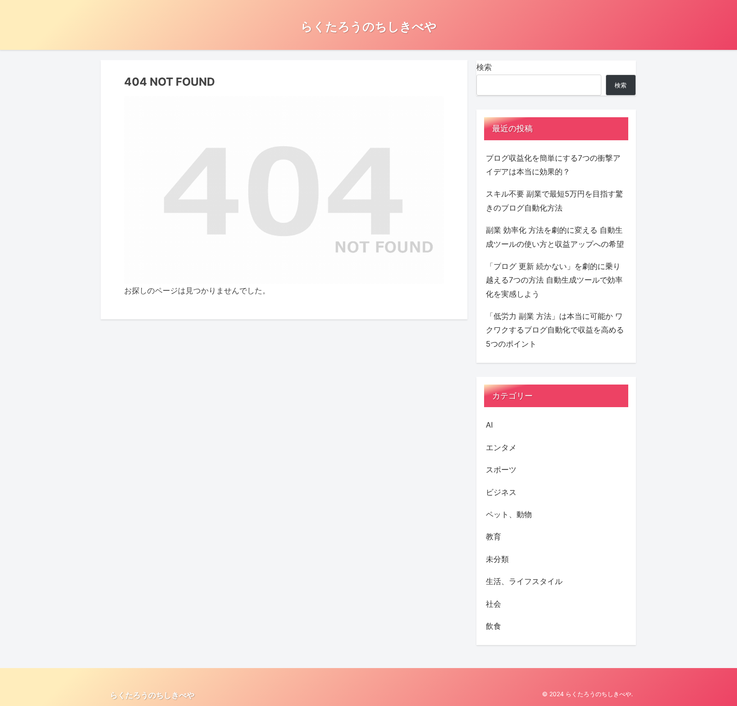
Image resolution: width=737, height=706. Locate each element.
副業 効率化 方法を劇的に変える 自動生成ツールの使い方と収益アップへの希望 (555, 237)
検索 (484, 67)
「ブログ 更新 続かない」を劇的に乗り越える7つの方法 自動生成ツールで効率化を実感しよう (554, 280)
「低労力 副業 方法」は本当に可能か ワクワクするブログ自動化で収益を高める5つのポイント (555, 330)
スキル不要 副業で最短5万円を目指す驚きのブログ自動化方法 (554, 200)
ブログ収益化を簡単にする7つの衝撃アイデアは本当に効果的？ (553, 164)
